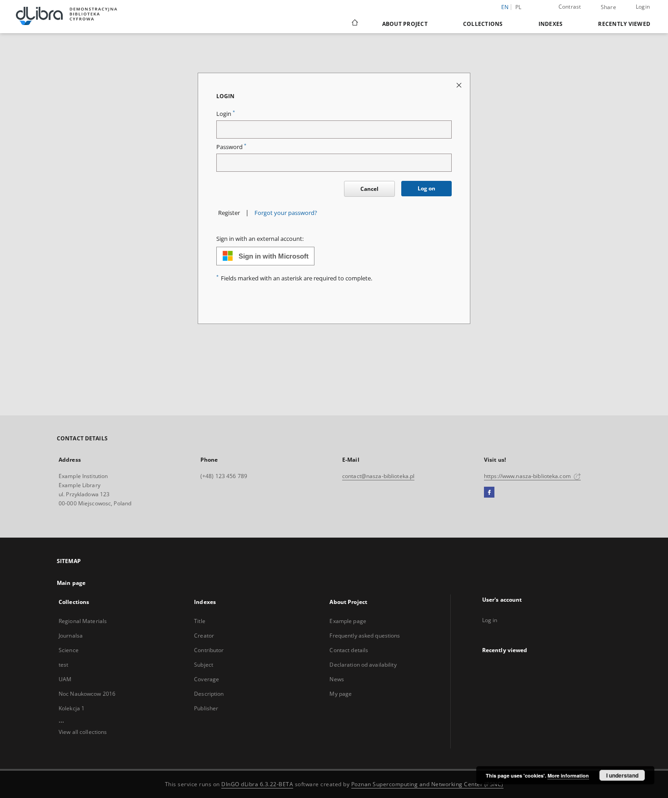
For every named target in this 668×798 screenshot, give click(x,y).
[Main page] (354, 24)
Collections (483, 24)
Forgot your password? (285, 213)
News (336, 679)
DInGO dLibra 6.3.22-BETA (257, 784)
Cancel (369, 189)
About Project (405, 24)
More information (568, 775)
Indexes (550, 24)
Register (229, 213)
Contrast (569, 6)
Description (209, 694)
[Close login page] (459, 84)
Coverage (206, 679)
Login (643, 6)
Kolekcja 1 (72, 708)
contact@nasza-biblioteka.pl (378, 476)
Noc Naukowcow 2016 (87, 694)
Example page (347, 621)
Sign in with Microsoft (274, 256)
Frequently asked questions (364, 635)
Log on (426, 188)
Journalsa (71, 635)
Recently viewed (624, 24)
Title (199, 621)
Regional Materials (83, 621)
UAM (65, 679)
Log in (490, 620)
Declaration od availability (362, 664)
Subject (203, 664)
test (63, 664)
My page (340, 694)
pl (518, 7)
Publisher (206, 708)
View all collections (83, 732)
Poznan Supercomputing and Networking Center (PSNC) (427, 784)
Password (231, 147)
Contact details (348, 650)
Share (608, 7)
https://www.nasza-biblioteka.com (528, 476)
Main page (71, 583)
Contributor (209, 650)
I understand (622, 775)
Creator (204, 635)
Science (69, 650)
